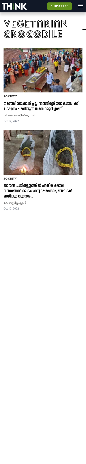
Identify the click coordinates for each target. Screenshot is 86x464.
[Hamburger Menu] (80, 5)
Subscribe (59, 6)
